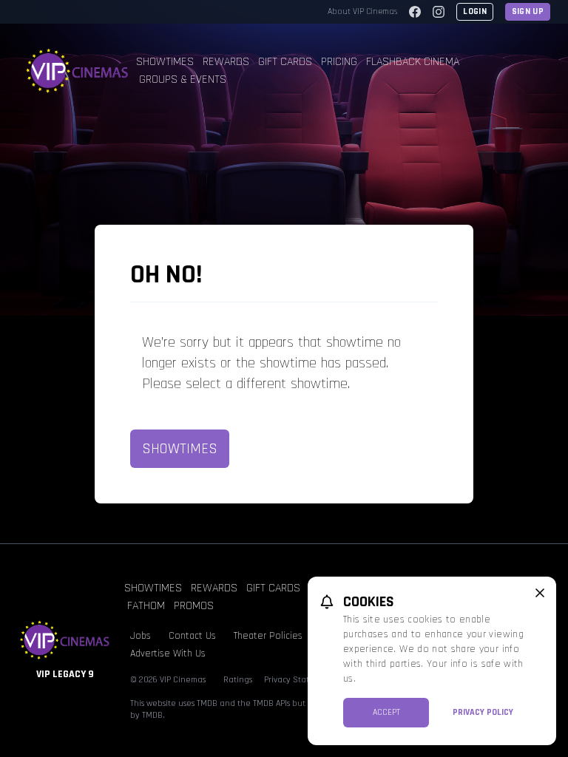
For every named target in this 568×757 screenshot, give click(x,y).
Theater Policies (268, 635)
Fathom (146, 606)
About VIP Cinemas (362, 11)
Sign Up (528, 11)
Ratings (237, 679)
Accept (386, 712)
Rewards (226, 61)
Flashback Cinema (412, 61)
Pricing (339, 61)
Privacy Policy (483, 712)
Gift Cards (285, 61)
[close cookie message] (539, 592)
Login (475, 11)
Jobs (140, 635)
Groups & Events (182, 79)
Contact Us (192, 635)
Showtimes (165, 61)
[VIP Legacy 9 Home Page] (77, 71)
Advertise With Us (168, 653)
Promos (194, 606)
